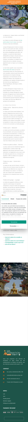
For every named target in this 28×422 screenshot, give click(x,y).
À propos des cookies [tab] (21, 198)
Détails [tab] (12, 198)
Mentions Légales (7, 401)
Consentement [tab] (5, 198)
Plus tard (11, 12)
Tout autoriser (14, 222)
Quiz (4, 396)
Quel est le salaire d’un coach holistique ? (14, 240)
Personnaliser (13, 226)
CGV (4, 394)
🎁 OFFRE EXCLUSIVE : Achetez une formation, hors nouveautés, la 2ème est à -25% (14, 2)
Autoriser (17, 12)
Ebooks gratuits (6, 398)
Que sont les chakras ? (10, 244)
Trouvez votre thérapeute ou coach (15, 382)
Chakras (14, 14)
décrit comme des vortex (8, 69)
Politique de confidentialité (9, 403)
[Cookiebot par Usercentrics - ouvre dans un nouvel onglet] (20, 195)
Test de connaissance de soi (13, 378)
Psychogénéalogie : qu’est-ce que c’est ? (14, 242)
